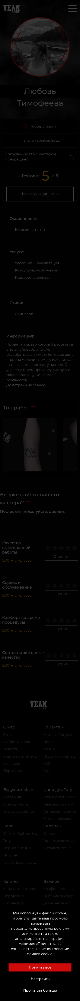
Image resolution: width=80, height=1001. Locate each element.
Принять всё (40, 967)
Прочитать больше (40, 990)
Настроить (40, 979)
